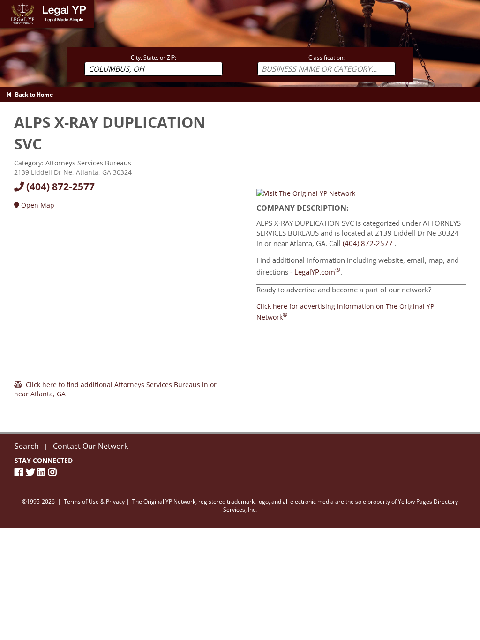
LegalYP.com (317, 271)
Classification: (326, 57)
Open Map (36, 205)
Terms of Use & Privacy (94, 502)
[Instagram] (54, 472)
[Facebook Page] (20, 472)
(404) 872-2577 (59, 186)
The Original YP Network (163, 502)
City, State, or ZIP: (153, 57)
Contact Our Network (90, 446)
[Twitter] (31, 472)
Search (27, 446)
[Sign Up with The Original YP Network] (305, 192)
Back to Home (32, 94)
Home (9, 4)
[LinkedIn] (42, 472)
